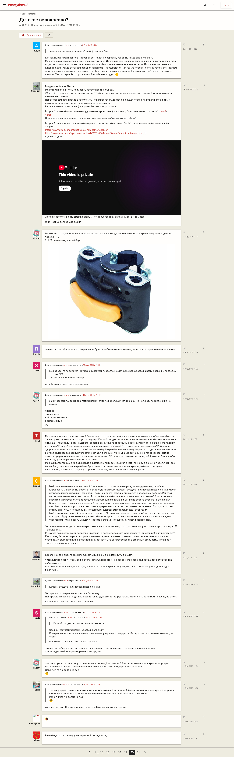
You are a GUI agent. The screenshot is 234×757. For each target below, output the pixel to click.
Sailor (37, 690)
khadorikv (35, 559)
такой (163, 111)
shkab (66, 45)
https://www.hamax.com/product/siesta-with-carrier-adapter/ (76, 129)
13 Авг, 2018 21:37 (190, 738)
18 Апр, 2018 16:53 (190, 369)
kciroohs (67, 612)
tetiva (37, 441)
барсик (67, 365)
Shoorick (35, 91)
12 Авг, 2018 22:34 (190, 666)
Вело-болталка (28, 14)
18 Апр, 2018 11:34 (190, 237)
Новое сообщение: (41, 25)
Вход (226, 5)
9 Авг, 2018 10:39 (190, 439)
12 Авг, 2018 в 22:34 (91, 684)
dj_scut (36, 238)
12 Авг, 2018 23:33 (190, 688)
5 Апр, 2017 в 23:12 (90, 45)
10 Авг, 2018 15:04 (190, 616)
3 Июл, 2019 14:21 (69, 25)
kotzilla (66, 395)
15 (101, 752)
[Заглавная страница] (18, 2)
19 (125, 752)
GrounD (36, 486)
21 (138, 752)
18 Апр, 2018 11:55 (190, 352)
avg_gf (37, 51)
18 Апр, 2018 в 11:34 (91, 365)
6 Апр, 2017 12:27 (190, 49)
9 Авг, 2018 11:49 (190, 484)
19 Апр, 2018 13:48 (190, 399)
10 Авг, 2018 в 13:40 (92, 612)
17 (113, 752)
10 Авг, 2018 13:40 (190, 585)
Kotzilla (36, 354)
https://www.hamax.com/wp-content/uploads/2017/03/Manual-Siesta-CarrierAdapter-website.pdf (95, 133)
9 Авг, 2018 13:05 (190, 558)
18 (119, 752)
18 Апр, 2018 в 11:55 (91, 395)
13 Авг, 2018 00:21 (190, 722)
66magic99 (34, 723)
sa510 (56, 25)
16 (107, 752)
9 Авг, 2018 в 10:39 (90, 480)
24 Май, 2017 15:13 (190, 89)
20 (132, 752)
